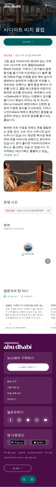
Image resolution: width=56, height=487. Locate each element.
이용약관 (21, 452)
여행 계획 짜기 (14, 393)
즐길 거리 (12, 381)
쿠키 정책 (48, 452)
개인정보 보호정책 (34, 452)
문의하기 (11, 399)
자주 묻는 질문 (10, 452)
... (48, 151)
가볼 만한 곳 (13, 387)
